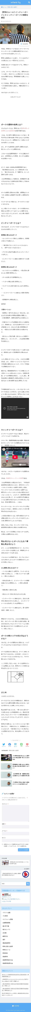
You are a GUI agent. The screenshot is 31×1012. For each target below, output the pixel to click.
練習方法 (5, 936)
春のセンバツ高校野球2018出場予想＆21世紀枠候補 (14, 974)
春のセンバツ (6, 929)
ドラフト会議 (6, 912)
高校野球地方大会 (8, 960)
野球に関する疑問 (14, 750)
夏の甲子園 (6, 926)
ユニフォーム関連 (8, 919)
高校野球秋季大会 (8, 963)
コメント (5, 804)
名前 (4, 824)
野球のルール (6, 949)
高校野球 (5, 956)
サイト (4, 837)
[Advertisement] (15, 108)
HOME (16, 1006)
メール (4, 831)
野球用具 (5, 953)
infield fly (16, 2)
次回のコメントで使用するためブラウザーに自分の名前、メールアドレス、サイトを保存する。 (16, 845)
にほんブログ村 (6, 901)
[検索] (28, 884)
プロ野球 (5, 916)
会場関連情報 (6, 922)
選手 (4, 939)
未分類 (4, 933)
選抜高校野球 (6, 943)
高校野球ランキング (6, 896)
